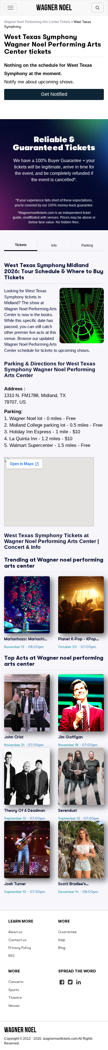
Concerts (16, 982)
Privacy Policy (19, 948)
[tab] (20, 245)
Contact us (17, 940)
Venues (14, 1005)
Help (61, 940)
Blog (61, 948)
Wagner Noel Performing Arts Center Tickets (37, 22)
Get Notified (54, 94)
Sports (13, 990)
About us (15, 932)
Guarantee (67, 932)
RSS (11, 956)
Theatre (15, 997)
